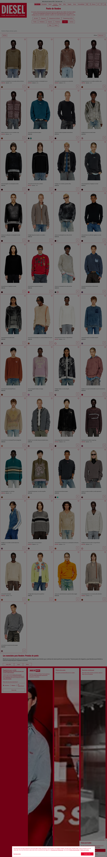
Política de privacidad (74, 850)
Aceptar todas (87, 854)
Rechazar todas (17, 854)
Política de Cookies (84, 850)
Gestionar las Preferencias (57, 850)
